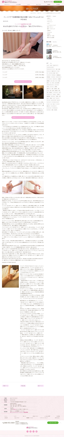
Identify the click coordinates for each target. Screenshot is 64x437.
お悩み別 (48, 30)
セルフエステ (53, 96)
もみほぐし (54, 94)
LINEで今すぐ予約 (58, 1)
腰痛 (53, 90)
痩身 (59, 80)
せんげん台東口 (57, 82)
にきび (48, 65)
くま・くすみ (52, 80)
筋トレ (54, 104)
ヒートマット (52, 86)
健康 (59, 69)
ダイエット (57, 98)
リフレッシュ (49, 71)
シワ (47, 73)
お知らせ (48, 18)
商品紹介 (48, 34)
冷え (59, 92)
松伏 (59, 96)
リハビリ (48, 104)
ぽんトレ (58, 100)
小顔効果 (59, 78)
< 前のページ (5, 385)
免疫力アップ (49, 88)
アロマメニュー (50, 21)
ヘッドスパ (57, 104)
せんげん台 (9, 113)
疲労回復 (56, 90)
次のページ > (40, 385)
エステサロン (49, 109)
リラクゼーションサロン (50, 67)
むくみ (48, 90)
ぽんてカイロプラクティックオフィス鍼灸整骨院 (19, 412)
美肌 (52, 88)
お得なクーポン (35, 416)
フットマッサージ (49, 78)
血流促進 (55, 88)
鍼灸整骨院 (48, 96)
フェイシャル (49, 19)
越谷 (58, 88)
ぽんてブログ (17, 417)
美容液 (51, 98)
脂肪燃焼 (48, 80)
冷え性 (48, 86)
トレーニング (49, 102)
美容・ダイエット (50, 26)
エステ (48, 23)
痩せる (48, 82)
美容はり (58, 94)
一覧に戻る (23, 385)
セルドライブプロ (53, 100)
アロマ (15, 113)
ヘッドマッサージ (55, 92)
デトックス (48, 100)
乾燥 (50, 90)
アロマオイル (49, 32)
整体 (59, 90)
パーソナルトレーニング (51, 25)
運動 (52, 109)
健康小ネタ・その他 (50, 35)
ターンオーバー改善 (52, 73)
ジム (51, 104)
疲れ (53, 82)
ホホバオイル (55, 78)
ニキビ (58, 71)
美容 (56, 69)
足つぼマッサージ (55, 65)
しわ (50, 82)
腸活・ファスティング (51, 28)
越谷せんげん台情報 (50, 37)
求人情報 (55, 109)
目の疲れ (50, 92)
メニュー (5, 416)
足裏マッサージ (54, 71)
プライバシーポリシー (44, 417)
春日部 (57, 96)
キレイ (56, 80)
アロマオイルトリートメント (51, 69)
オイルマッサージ (49, 94)
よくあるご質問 (47, 416)
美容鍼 (56, 86)
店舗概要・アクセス (29, 417)
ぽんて (48, 98)
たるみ (51, 65)
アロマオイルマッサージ (50, 84)
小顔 (47, 92)
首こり (57, 73)
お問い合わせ (57, 417)
